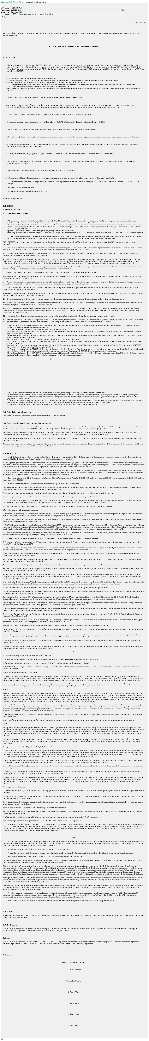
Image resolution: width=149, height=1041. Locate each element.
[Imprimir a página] (39, 2)
